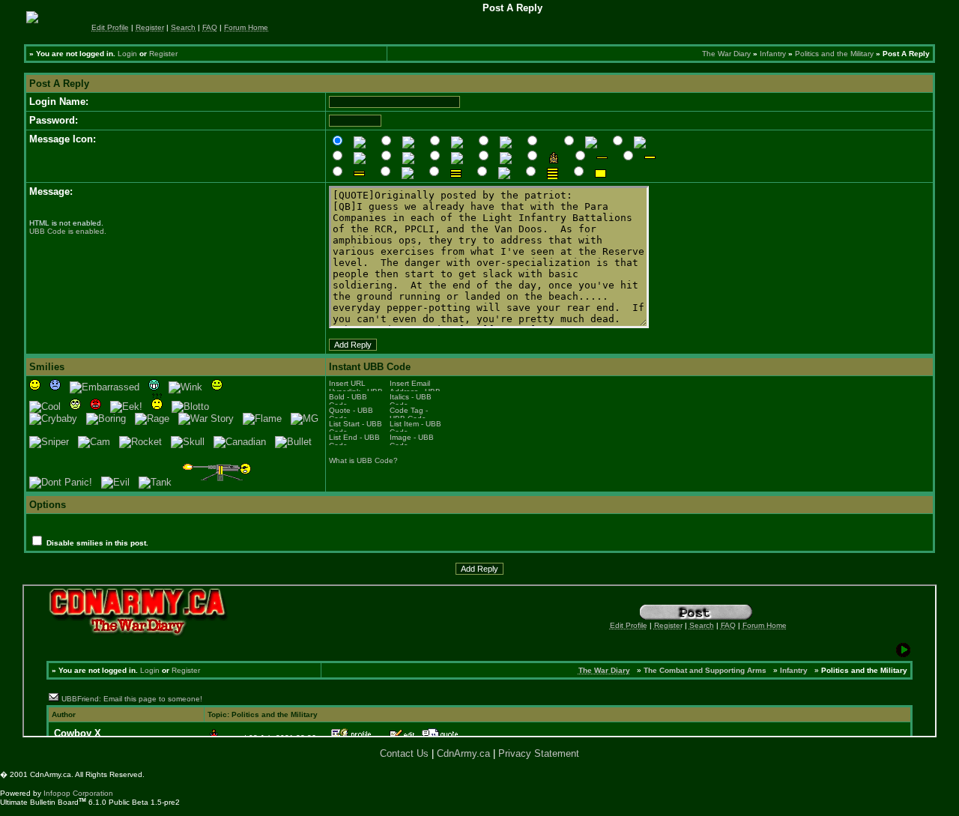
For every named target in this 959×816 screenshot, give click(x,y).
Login (127, 53)
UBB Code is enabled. (67, 231)
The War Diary (726, 53)
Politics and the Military (834, 53)
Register (163, 53)
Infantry (773, 53)
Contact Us (404, 753)
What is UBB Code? (363, 460)
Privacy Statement (538, 753)
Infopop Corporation (78, 793)
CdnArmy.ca (463, 753)
